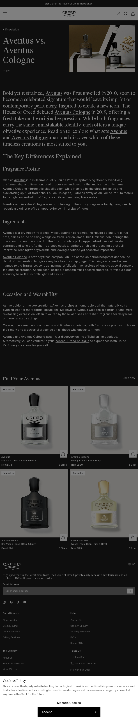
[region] (69, 698)
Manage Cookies (69, 702)
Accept (47, 712)
